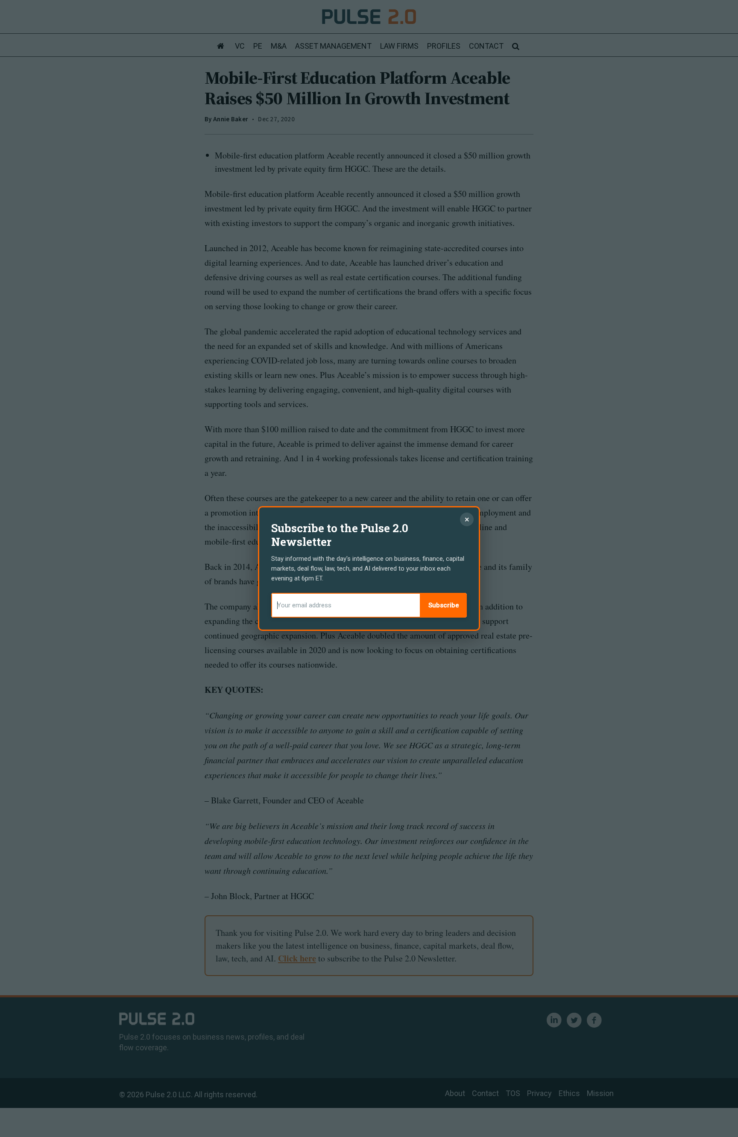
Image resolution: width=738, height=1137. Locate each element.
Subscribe (443, 605)
